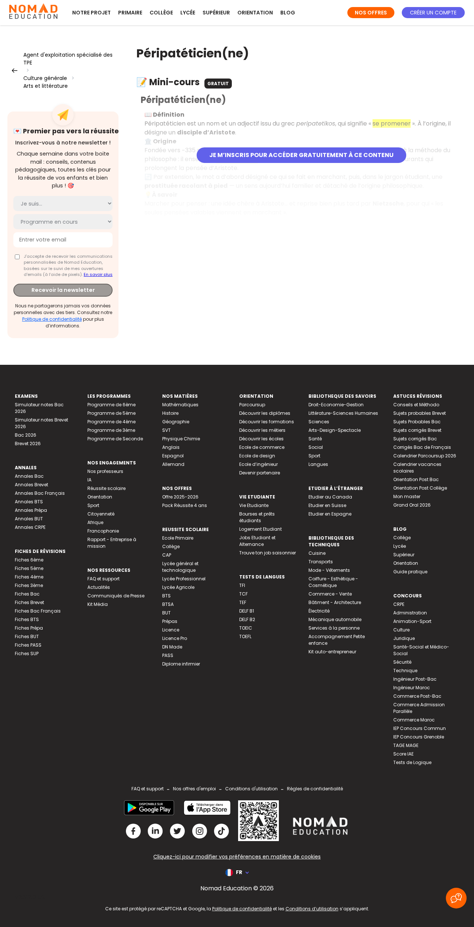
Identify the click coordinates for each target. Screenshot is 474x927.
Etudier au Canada (330, 497)
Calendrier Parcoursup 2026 (424, 456)
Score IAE (403, 754)
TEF (242, 602)
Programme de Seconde (115, 439)
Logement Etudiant (260, 529)
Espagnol (173, 456)
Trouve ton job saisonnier (267, 553)
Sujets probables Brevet (419, 413)
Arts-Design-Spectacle (334, 430)
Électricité (319, 611)
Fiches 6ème (29, 560)
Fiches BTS (27, 619)
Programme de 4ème (111, 422)
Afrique (95, 522)
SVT (166, 430)
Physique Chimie (181, 439)
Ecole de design (257, 456)
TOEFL (245, 636)
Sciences (318, 422)
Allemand (173, 464)
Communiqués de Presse (115, 596)
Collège (161, 12)
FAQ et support (103, 579)
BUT (166, 613)
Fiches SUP (27, 653)
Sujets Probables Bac (417, 422)
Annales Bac (29, 476)
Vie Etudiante (253, 505)
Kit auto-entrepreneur (332, 651)
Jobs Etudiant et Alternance (257, 540)
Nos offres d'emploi (194, 789)
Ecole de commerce (261, 447)
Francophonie (103, 531)
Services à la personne (334, 628)
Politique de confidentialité (52, 319)
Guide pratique (410, 571)
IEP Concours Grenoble (418, 737)
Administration (410, 613)
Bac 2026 (25, 435)
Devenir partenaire (259, 473)
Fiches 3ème (29, 585)
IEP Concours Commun (419, 728)
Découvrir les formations (266, 422)
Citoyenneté (100, 514)
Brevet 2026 (28, 443)
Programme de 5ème (111, 413)
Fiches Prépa (29, 628)
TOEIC (245, 628)
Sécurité (402, 662)
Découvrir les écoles (261, 439)
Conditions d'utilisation (251, 789)
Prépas (169, 621)
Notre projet (91, 12)
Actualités (98, 587)
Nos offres (371, 12)
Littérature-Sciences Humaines (343, 413)
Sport (93, 505)
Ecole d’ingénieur (258, 464)
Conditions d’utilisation (312, 909)
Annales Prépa (31, 510)
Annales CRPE (30, 527)
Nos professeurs (105, 471)
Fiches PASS (28, 645)
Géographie (175, 422)
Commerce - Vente (330, 594)
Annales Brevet (31, 484)
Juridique (404, 638)
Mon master (406, 496)
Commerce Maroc (414, 720)
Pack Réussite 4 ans (184, 505)
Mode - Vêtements (329, 570)
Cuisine (317, 553)
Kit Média (97, 604)
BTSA (168, 604)
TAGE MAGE (405, 745)
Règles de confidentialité (315, 789)
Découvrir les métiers (262, 430)
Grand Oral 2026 (412, 505)
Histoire (170, 413)
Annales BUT (29, 519)
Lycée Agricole (178, 587)
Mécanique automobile (334, 619)
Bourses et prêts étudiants (257, 517)
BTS (166, 596)
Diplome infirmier (181, 664)
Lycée (187, 12)
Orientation (255, 12)
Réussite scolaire (106, 488)
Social (315, 447)
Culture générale (45, 78)
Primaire (130, 12)
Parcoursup (252, 404)
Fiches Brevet (29, 602)
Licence (170, 630)
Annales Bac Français (40, 493)
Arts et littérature (45, 86)
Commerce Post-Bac (417, 696)
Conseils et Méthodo (416, 404)
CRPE (398, 604)
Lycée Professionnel (184, 579)
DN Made (172, 647)
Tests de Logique (412, 762)
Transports (320, 561)
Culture (401, 630)
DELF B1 (246, 611)
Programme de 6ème (111, 404)
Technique (405, 670)
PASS (167, 655)
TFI (242, 585)
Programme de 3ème (111, 430)
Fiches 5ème (29, 568)
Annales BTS (29, 501)
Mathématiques (180, 404)
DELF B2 (247, 619)
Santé (315, 439)
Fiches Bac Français (38, 611)
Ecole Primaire (177, 538)
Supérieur (216, 12)
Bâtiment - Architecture (334, 602)
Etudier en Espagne (329, 514)
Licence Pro (174, 638)
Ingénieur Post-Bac (415, 679)
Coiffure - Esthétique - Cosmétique (333, 582)
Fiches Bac (27, 594)
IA (89, 480)
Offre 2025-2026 (180, 497)
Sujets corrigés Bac (415, 439)
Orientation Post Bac (416, 479)
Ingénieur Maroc (411, 687)
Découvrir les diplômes (264, 413)
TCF (243, 594)
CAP (166, 555)
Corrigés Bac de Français (422, 447)
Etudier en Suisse (327, 505)
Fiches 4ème (29, 577)
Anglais (171, 447)
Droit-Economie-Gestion (336, 404)
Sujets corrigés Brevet (417, 430)
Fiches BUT (27, 636)
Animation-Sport (412, 621)
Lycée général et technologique (180, 566)
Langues (318, 464)
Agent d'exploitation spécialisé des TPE (68, 58)
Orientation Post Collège (420, 488)
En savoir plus (98, 274)
